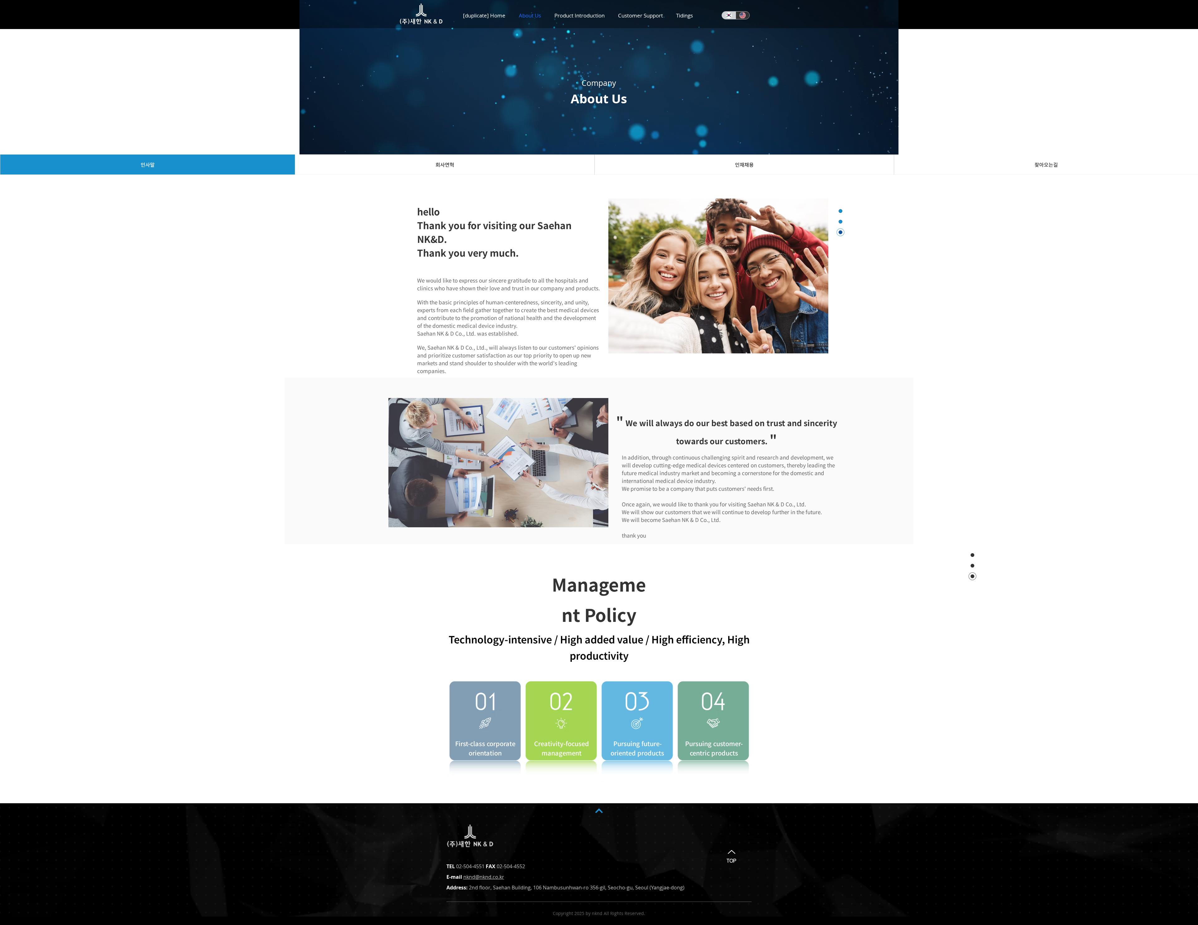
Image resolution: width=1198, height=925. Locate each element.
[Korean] (729, 15)
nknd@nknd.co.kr (483, 876)
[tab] (147, 165)
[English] (743, 15)
